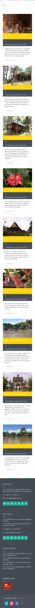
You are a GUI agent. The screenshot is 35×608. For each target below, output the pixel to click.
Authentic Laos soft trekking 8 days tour (17, 138)
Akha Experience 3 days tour (14, 87)
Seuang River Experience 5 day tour (16, 446)
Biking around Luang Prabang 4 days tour (17, 239)
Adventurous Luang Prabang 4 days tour (16, 36)
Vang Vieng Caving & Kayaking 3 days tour (16, 341)
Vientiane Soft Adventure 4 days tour (16, 394)
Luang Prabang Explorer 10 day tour (16, 190)
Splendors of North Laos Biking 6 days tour (17, 291)
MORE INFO (17, 24)
